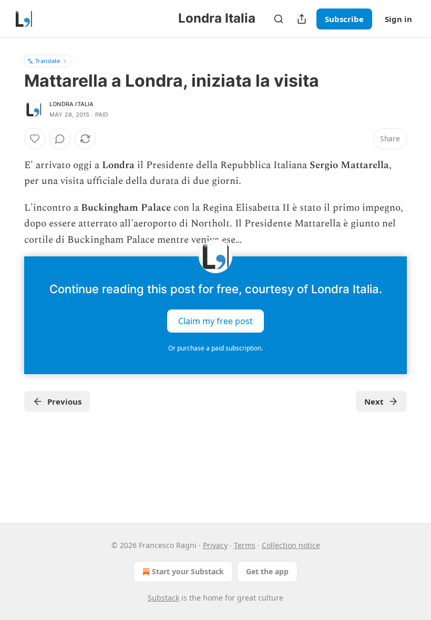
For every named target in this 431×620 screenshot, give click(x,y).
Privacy (215, 545)
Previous (64, 401)
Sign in (398, 19)
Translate (47, 61)
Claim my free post (215, 321)
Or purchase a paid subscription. (215, 348)
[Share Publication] (301, 18)
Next (374, 401)
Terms (244, 545)
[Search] (278, 18)
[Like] (34, 138)
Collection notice (291, 545)
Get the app (267, 571)
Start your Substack (188, 571)
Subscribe (344, 19)
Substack (163, 598)
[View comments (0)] (59, 138)
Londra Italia (71, 104)
